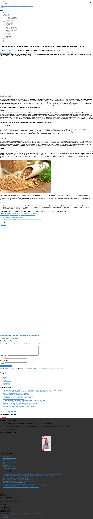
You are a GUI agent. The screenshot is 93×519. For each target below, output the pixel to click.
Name (2, 357)
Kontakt (5, 2)
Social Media (6, 33)
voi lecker (26, 213)
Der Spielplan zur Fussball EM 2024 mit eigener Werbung (18, 397)
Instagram (8, 36)
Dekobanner (6, 461)
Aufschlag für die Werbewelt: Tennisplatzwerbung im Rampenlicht (21, 403)
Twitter (8, 37)
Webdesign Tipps (10, 20)
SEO (4, 21)
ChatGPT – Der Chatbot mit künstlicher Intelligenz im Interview (20, 406)
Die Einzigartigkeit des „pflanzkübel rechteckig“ (16, 394)
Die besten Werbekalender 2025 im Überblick (15, 393)
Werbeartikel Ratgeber (9, 466)
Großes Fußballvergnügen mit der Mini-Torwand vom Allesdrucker (22, 219)
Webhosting (6, 39)
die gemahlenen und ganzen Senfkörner (63, 155)
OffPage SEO (9, 24)
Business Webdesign (11, 18)
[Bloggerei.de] (3, 417)
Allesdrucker (6, 456)
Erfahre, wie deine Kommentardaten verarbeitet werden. (48, 368)
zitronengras (34, 213)
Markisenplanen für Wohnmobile (11, 462)
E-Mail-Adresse (4, 360)
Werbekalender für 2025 (9, 458)
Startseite (5, 12)
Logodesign (6, 14)
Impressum (6, 3)
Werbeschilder (7, 384)
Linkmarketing (10, 26)
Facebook (8, 34)
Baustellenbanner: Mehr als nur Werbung (14, 399)
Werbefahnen (6, 380)
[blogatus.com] (0, 409)
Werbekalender (7, 381)
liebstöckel (16, 213)
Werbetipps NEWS (10, 412)
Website (2, 363)
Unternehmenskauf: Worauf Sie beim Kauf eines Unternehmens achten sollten (24, 404)
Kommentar (3, 355)
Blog (15, 50)
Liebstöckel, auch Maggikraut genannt (10, 129)
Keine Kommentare (29, 215)
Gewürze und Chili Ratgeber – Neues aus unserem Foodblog (20, 335)
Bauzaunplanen (7, 459)
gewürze (9, 213)
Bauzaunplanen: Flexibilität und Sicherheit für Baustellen (18, 396)
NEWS (4, 40)
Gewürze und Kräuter (6, 53)
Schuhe (5, 377)
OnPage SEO (9, 23)
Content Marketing (11, 27)
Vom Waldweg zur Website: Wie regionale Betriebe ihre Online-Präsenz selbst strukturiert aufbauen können (32, 390)
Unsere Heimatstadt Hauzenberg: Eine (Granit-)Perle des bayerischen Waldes (24, 400)
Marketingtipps (7, 465)
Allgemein (21, 215)
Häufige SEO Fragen (11, 30)
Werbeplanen (6, 383)
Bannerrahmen (7, 463)
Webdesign (6, 15)
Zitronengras (3, 99)
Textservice (9, 31)
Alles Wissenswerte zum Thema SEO (13, 217)
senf (21, 213)
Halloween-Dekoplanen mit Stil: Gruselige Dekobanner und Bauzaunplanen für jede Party (27, 391)
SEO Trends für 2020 (11, 28)
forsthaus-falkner (4, 215)
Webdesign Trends (11, 17)
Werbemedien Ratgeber (9, 468)
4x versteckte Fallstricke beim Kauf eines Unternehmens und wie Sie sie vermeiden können (28, 402)
